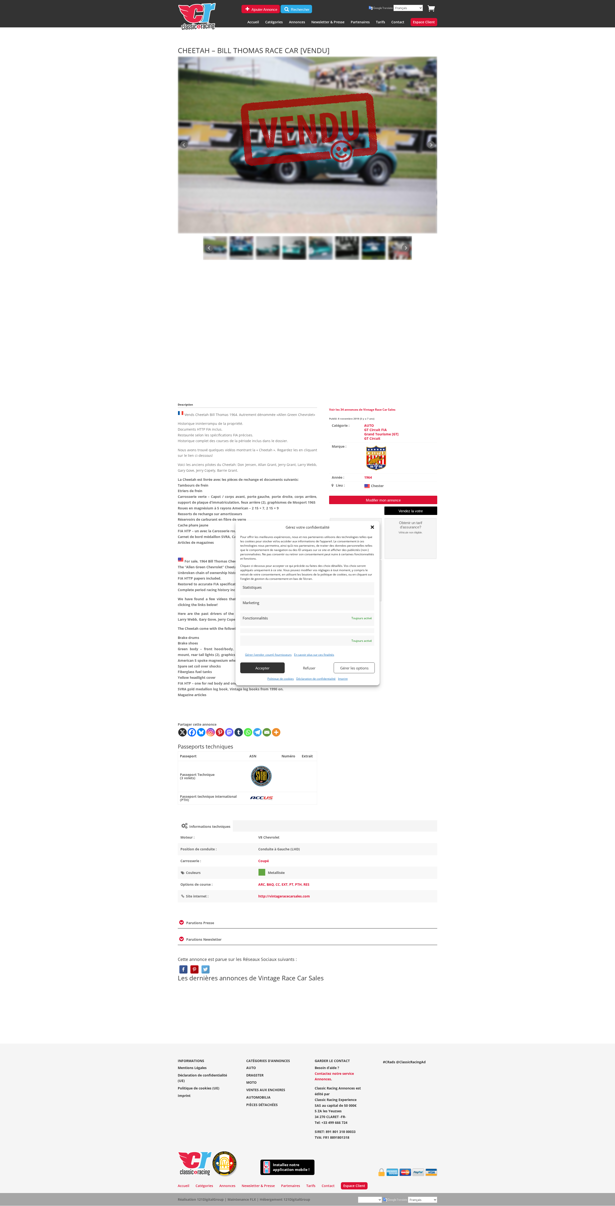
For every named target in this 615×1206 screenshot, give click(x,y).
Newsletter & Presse (327, 22)
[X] (182, 732)
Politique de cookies (280, 679)
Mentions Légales (192, 1067)
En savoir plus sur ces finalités (314, 655)
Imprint (343, 679)
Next (406, 248)
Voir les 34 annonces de (362, 410)
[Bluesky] (201, 732)
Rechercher (299, 9)
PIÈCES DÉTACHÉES (262, 1104)
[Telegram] (257, 732)
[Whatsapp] (248, 732)
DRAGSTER (255, 1075)
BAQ (270, 884)
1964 (368, 477)
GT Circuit (372, 438)
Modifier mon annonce (383, 500)
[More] (276, 732)
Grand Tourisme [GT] (381, 434)
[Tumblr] (238, 732)
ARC (261, 884)
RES (306, 884)
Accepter (262, 667)
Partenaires (360, 22)
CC (278, 884)
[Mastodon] (229, 732)
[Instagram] (210, 732)
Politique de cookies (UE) (198, 1088)
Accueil (253, 22)
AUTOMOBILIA (258, 1097)
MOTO (251, 1082)
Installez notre (291, 1167)
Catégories (274, 22)
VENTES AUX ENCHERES (265, 1090)
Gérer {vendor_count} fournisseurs (268, 655)
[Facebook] (192, 732)
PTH (298, 884)
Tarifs (380, 22)
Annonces (297, 22)
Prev (209, 248)
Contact (397, 22)
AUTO (369, 425)
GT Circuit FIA (375, 429)
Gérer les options (354, 667)
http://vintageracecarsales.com (284, 896)
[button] (372, 527)
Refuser (309, 667)
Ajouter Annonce (264, 9)
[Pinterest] (220, 732)
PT (291, 884)
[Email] (267, 732)
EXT (285, 884)
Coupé (263, 861)
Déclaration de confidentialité (316, 679)
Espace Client (424, 22)
